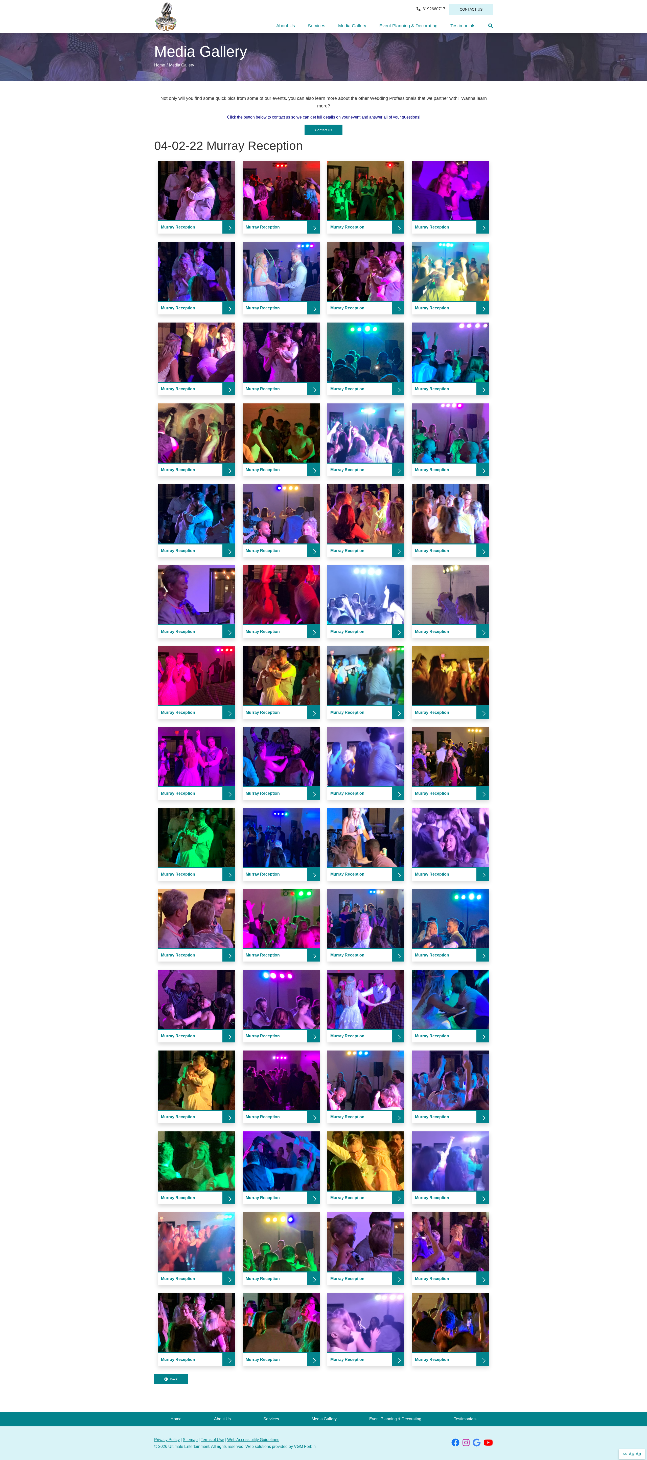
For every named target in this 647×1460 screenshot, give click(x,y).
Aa (624, 1454)
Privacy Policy (167, 1440)
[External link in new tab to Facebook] (455, 1444)
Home (159, 65)
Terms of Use (212, 1440)
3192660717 (434, 9)
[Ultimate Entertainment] (166, 16)
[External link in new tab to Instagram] (466, 1444)
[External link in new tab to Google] (477, 1444)
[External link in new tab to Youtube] (488, 1444)
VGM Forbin (305, 1446)
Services (316, 25)
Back (174, 1379)
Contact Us (471, 9)
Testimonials (462, 25)
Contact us (323, 130)
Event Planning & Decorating (408, 25)
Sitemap (190, 1440)
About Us (285, 25)
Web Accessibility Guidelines (253, 1440)
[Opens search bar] (490, 25)
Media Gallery (352, 25)
